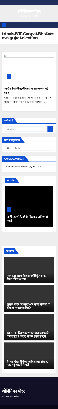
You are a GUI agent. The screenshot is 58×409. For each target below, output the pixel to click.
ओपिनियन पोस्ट (29, 11)
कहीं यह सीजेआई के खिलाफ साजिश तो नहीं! (27, 219)
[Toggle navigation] (30, 25)
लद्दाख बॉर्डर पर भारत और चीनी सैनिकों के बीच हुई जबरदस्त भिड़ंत (28, 306)
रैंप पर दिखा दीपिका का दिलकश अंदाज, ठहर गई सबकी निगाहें (27, 363)
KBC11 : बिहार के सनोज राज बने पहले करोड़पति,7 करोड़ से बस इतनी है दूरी (27, 334)
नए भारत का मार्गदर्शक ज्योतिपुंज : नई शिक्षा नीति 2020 (26, 277)
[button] (54, 24)
